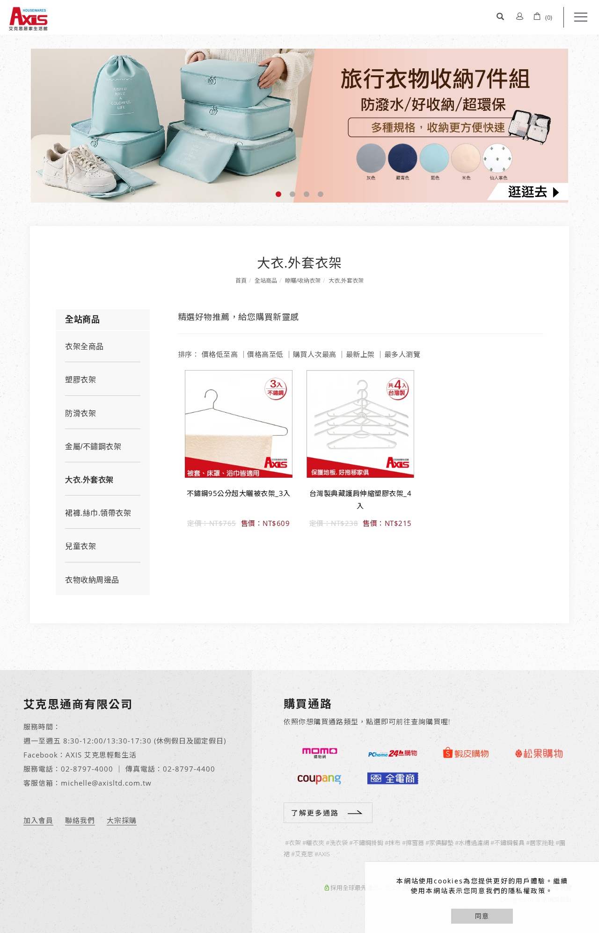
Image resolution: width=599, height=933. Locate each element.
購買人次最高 (314, 354)
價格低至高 (220, 354)
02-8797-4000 (87, 768)
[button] (500, 17)
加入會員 (38, 820)
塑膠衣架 (80, 380)
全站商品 (266, 280)
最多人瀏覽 (402, 354)
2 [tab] (292, 194)
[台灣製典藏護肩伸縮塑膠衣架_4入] (360, 423)
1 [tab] (278, 194)
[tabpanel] (299, 126)
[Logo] (28, 18)
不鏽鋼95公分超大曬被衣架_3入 (239, 493)
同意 (482, 915)
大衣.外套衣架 (346, 280)
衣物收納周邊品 (92, 580)
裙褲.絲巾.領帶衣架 (98, 513)
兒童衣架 (80, 546)
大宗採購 (122, 820)
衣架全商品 (84, 346)
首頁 (241, 280)
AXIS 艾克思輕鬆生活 (101, 754)
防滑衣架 (80, 413)
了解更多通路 (315, 812)
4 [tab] (320, 194)
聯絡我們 (80, 820)
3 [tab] (306, 194)
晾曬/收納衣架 (303, 280)
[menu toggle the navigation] (578, 17)
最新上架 (360, 354)
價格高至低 (265, 354)
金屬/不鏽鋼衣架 (93, 447)
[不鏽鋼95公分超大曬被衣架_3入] (238, 423)
